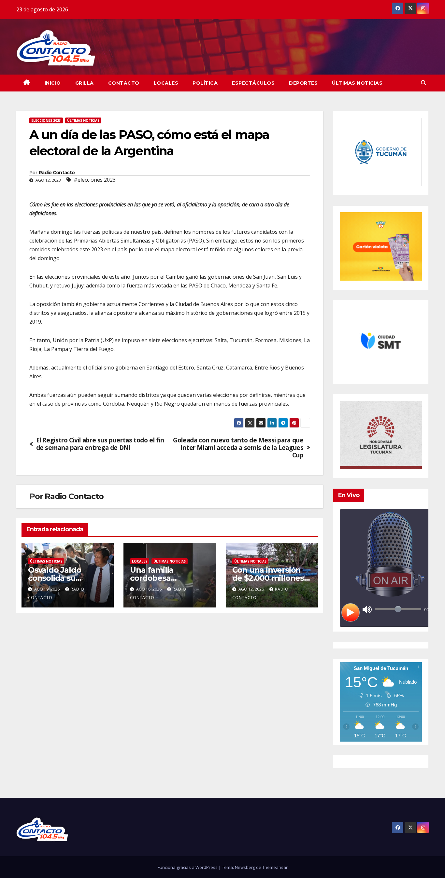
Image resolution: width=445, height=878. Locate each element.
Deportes (303, 83)
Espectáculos (253, 83)
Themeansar (275, 867)
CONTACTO (123, 83)
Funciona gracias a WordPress (188, 867)
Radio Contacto (57, 172)
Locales (166, 83)
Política (205, 83)
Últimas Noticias (357, 83)
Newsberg (245, 867)
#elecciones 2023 (95, 179)
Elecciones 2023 (46, 120)
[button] (423, 82)
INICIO (53, 83)
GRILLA (84, 83)
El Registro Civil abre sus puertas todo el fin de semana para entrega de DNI (100, 443)
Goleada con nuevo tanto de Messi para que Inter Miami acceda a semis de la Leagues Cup (238, 447)
